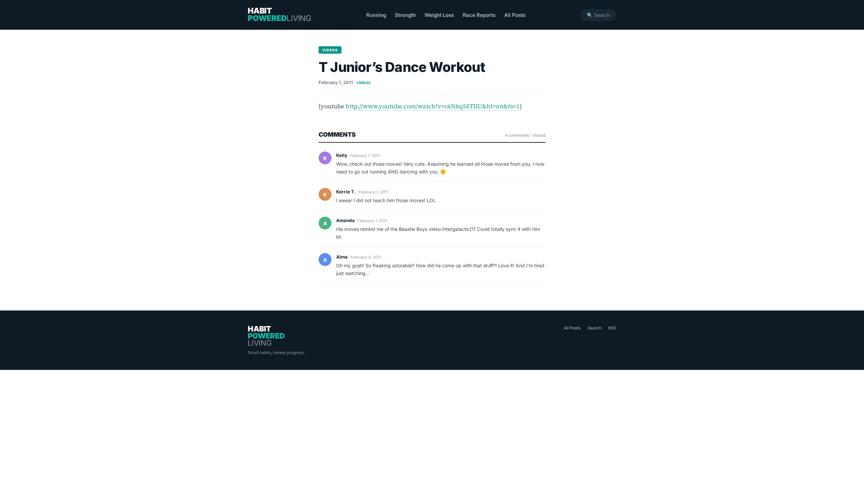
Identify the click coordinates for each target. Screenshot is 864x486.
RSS (612, 327)
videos (363, 82)
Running (376, 15)
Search (594, 327)
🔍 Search (598, 15)
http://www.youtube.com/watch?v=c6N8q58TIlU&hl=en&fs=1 (433, 106)
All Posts (514, 15)
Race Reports (479, 15)
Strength (405, 15)
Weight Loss (439, 15)
